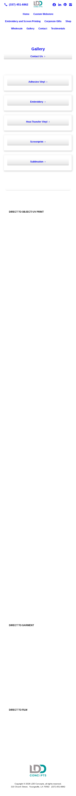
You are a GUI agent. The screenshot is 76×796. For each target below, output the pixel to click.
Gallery (30, 28)
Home (26, 14)
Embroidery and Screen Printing (23, 21)
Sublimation (36, 161)
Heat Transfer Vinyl (36, 121)
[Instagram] (70, 4)
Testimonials (58, 28)
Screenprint (36, 141)
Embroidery (36, 101)
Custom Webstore (43, 14)
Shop (68, 21)
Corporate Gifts (53, 21)
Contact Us (36, 56)
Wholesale (17, 28)
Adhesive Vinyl (36, 81)
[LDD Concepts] (38, 4)
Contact (42, 28)
